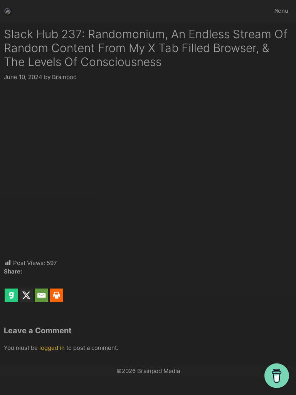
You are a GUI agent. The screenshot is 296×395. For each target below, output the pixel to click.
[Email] (41, 289)
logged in (52, 347)
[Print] (56, 289)
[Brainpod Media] (8, 11)
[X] (26, 289)
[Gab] (11, 289)
